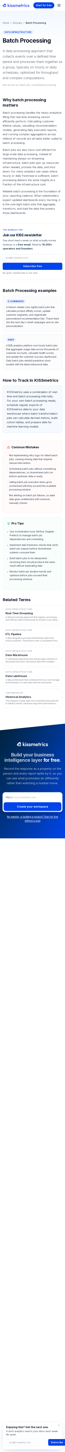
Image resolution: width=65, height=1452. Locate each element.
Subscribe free (32, 266)
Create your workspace (32, 806)
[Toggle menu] (59, 5)
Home (6, 22)
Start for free (44, 5)
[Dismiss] (59, 1425)
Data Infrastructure (18, 32)
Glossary (17, 22)
